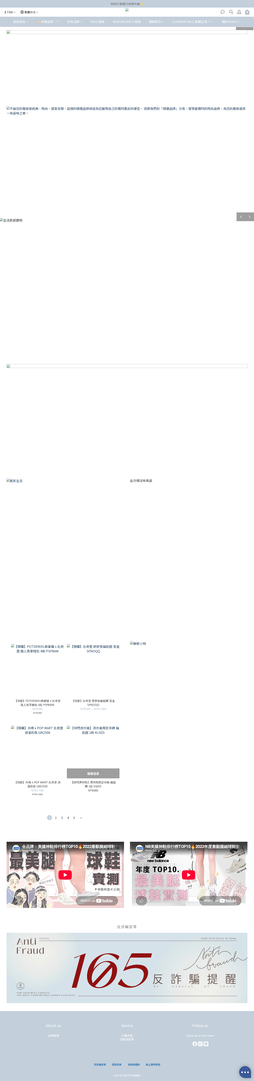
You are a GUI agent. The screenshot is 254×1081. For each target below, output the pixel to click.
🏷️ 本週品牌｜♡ (47, 21)
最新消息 (19, 21)
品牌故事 (53, 1035)
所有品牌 (73, 21)
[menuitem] (49, 817)
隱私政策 (116, 1064)
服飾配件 (155, 21)
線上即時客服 (153, 1064)
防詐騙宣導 (100, 1064)
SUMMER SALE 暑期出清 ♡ (191, 21)
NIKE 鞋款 (97, 21)
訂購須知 (127, 1035)
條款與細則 (134, 1064)
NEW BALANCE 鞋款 (127, 21)
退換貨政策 (127, 1039)
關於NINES (230, 21)
